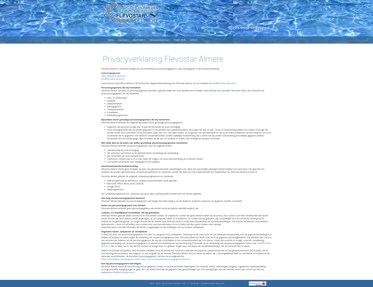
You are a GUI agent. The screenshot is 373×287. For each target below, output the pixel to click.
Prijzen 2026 (179, 40)
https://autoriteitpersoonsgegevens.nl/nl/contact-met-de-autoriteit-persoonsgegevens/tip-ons (145, 259)
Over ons (122, 40)
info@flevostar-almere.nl (112, 78)
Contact (193, 40)
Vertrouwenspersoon (159, 40)
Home (111, 40)
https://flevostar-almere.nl (113, 76)
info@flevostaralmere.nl (123, 272)
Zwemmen (138, 40)
